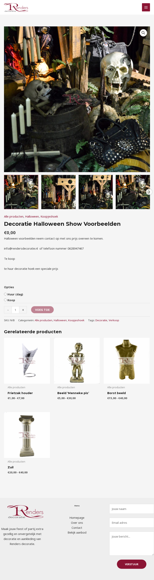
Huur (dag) (15, 294)
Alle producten (13, 216)
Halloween (32, 216)
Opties (9, 287)
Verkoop (114, 320)
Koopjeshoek (49, 216)
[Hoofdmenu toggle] (146, 7)
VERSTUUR (131, 564)
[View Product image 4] (133, 192)
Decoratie (101, 320)
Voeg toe (42, 310)
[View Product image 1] (21, 192)
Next (149, 192)
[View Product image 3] (96, 192)
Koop (11, 300)
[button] (143, 32)
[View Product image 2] (58, 192)
